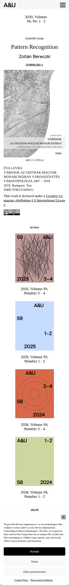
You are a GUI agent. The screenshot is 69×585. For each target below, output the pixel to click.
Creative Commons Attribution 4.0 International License (34, 200)
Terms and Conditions (41, 580)
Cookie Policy (22, 580)
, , (36, 19)
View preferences (34, 572)
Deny (34, 562)
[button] (63, 517)
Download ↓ (34, 64)
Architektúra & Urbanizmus (8, 5)
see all (34, 509)
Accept (34, 551)
